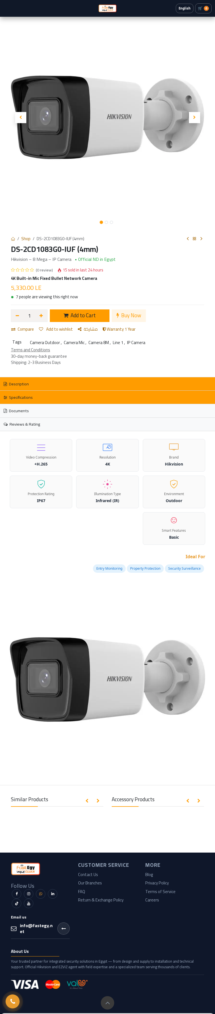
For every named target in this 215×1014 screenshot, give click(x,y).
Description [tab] (18, 384)
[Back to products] (194, 239)
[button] (20, 117)
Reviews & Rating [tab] (24, 424)
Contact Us (88, 874)
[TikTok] (16, 903)
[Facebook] (16, 894)
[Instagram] (28, 894)
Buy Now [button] (130, 315)
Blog (149, 874)
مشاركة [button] (91, 329)
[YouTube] (28, 903)
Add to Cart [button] (82, 315)
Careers (152, 900)
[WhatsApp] (40, 894)
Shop (26, 239)
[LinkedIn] (52, 894)
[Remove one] (17, 316)
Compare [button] (26, 329)
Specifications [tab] (20, 397)
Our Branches (90, 883)
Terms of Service (160, 891)
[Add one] (41, 316)
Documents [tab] (18, 410)
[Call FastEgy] (13, 1001)
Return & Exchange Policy (100, 900)
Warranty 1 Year (120, 329)
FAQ (81, 891)
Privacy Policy (157, 883)
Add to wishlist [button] (59, 329)
